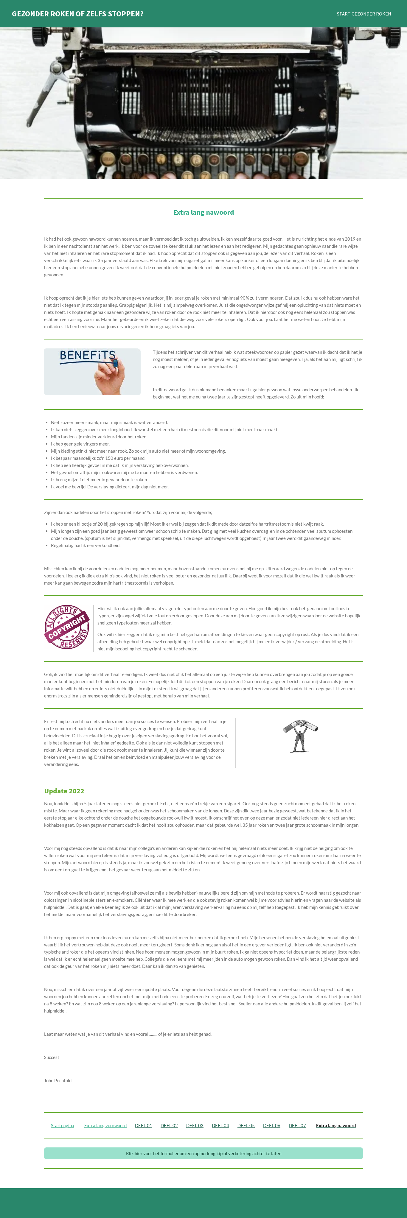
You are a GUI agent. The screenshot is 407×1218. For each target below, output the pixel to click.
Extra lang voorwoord (105, 1125)
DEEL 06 (271, 1125)
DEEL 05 (246, 1125)
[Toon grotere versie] (92, 371)
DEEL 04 (220, 1125)
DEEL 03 (195, 1125)
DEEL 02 (169, 1125)
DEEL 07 (297, 1125)
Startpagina (62, 1125)
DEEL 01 (143, 1125)
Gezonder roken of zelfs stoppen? (78, 13)
